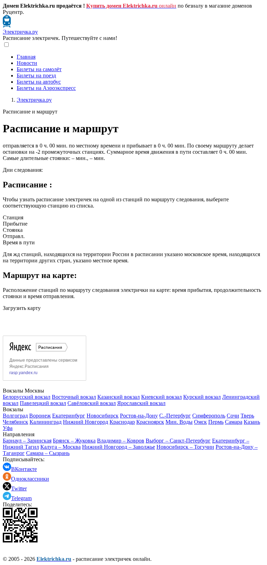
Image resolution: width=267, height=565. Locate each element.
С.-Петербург (175, 416)
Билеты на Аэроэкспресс (46, 88)
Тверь (247, 416)
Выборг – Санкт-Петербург (178, 441)
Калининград (46, 422)
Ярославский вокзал (141, 403)
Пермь (216, 422)
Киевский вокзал (161, 397)
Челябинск (15, 422)
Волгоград (15, 416)
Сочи (233, 416)
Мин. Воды (179, 422)
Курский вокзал (202, 397)
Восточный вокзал (74, 397)
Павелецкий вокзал (43, 403)
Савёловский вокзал (91, 403)
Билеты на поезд (36, 75)
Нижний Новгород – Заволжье (118, 447)
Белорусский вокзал (26, 397)
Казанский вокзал (118, 397)
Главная (26, 57)
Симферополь (208, 416)
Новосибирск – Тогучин (185, 447)
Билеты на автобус (39, 82)
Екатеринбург (68, 416)
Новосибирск (103, 416)
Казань (252, 422)
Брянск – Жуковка (74, 441)
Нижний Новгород (85, 422)
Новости (27, 63)
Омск (200, 422)
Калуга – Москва (60, 447)
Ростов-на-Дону (139, 416)
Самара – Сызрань (48, 453)
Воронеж (40, 416)
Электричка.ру (20, 32)
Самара (233, 422)
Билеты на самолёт (39, 69)
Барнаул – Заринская (27, 441)
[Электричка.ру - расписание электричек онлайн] (7, 25)
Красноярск (150, 422)
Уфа (8, 428)
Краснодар (122, 422)
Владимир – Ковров (120, 441)
